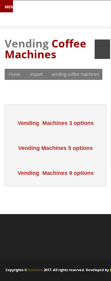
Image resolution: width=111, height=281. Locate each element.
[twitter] (26, 238)
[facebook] (10, 238)
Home (14, 74)
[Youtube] (41, 238)
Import (36, 74)
